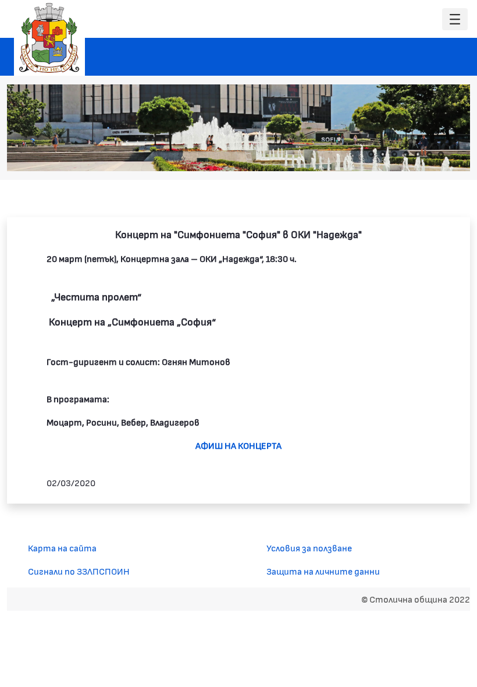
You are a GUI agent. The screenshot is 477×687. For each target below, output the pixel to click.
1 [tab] (371, 154)
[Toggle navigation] (455, 19)
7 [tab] (441, 154)
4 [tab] (406, 154)
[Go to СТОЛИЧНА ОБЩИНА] (49, 38)
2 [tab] (383, 154)
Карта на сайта (62, 547)
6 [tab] (429, 154)
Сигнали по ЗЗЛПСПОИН (79, 570)
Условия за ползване (309, 547)
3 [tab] (394, 154)
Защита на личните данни (323, 570)
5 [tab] (418, 154)
